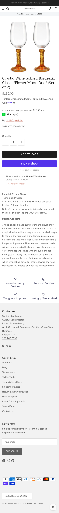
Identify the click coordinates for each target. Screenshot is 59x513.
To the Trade (8, 377)
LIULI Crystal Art (14, 120)
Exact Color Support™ (13, 401)
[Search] (9, 9)
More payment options (29, 170)
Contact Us (7, 411)
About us (7, 362)
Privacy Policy (9, 396)
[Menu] (3, 9)
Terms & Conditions (12, 382)
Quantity (6, 136)
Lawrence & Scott (16, 503)
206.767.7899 (9, 338)
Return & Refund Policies (15, 391)
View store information (15, 184)
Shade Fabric (9, 406)
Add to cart (29, 154)
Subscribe (12, 451)
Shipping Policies (11, 386)
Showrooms (8, 372)
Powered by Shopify (34, 503)
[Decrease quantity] (5, 142)
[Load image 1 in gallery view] (29, 45)
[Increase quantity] (21, 142)
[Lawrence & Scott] (29, 8)
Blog (4, 367)
